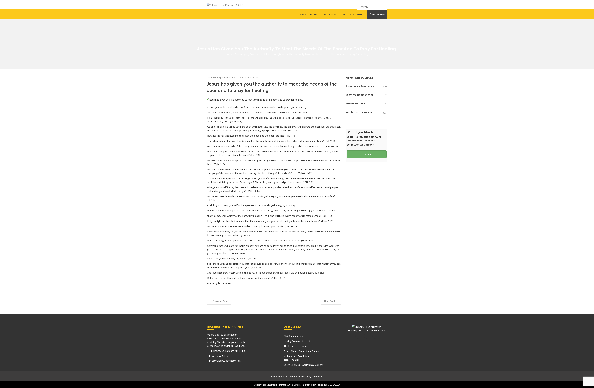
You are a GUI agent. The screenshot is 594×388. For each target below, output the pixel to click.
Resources (330, 14)
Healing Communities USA (297, 341)
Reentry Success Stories (359, 94)
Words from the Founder (359, 112)
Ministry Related (352, 14)
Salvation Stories (355, 103)
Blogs (313, 14)
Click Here (367, 154)
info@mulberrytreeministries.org (225, 360)
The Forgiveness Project (296, 346)
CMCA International (293, 335)
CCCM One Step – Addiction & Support (303, 364)
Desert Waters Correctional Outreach (302, 351)
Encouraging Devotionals (249, 54)
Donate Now (377, 14)
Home (302, 14)
